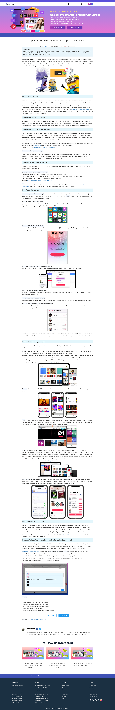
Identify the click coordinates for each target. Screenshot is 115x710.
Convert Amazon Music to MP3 (41, 692)
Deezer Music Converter (17, 696)
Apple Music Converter (16, 687)
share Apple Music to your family (80, 109)
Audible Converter (15, 702)
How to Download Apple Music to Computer (38, 619)
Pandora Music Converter (17, 700)
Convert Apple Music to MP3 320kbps (42, 685)
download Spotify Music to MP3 (71, 534)
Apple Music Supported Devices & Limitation (39, 180)
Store (63, 687)
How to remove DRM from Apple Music (44, 147)
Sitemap (64, 696)
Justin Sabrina (45, 46)
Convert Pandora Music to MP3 (41, 698)
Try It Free (56, 27)
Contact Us (64, 689)
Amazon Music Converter (17, 692)
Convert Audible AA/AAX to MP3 (41, 700)
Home (23, 35)
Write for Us (92, 689)
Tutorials (91, 687)
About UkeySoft (65, 685)
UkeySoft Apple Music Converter (30, 551)
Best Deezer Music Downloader (41, 702)
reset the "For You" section (46, 362)
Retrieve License (93, 694)
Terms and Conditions (66, 692)
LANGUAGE (106, 1)
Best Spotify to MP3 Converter (41, 689)
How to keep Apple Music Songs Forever (45, 461)
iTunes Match (37, 145)
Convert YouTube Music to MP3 (41, 694)
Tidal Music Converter (16, 694)
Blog (63, 698)
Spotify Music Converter (17, 689)
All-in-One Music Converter (17, 685)
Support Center (93, 685)
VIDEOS (94, 1)
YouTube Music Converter (17, 698)
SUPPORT (100, 1)
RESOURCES (88, 1)
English (67, 46)
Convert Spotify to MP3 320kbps (41, 687)
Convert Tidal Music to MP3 (40, 696)
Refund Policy (92, 692)
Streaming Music (28, 35)
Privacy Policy (65, 694)
